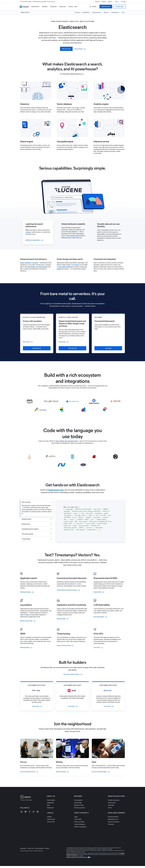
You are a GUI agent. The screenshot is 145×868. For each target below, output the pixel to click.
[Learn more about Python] (51, 460)
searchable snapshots (65, 267)
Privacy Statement (39, 848)
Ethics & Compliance (80, 827)
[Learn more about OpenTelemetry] (40, 413)
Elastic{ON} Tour (113, 819)
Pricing (70, 6)
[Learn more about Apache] (115, 404)
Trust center (77, 819)
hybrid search (43, 267)
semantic (28, 263)
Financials (111, 805)
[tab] (38, 232)
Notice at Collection (71, 857)
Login (124, 1)
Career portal (51, 819)
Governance (111, 802)
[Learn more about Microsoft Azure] (72, 404)
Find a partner (78, 800)
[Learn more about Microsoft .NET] (62, 468)
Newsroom (50, 808)
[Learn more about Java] (29, 460)
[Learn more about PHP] (83, 468)
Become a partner (79, 808)
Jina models (31, 267)
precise (35, 263)
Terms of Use (30, 848)
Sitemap (47, 848)
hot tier (76, 265)
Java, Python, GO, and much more (67, 441)
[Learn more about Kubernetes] (94, 404)
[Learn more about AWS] (29, 404)
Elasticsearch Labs (56, 490)
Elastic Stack (25, 12)
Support (109, 1)
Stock (110, 808)
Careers (49, 817)
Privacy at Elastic (79, 822)
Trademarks (23, 848)
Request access (79, 805)
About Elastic (51, 800)
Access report (51, 1)
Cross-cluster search (73, 236)
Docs (75, 6)
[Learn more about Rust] (115, 460)
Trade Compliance (79, 824)
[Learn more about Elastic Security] (105, 413)
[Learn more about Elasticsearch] (62, 413)
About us (97, 1)
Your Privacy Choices (82, 857)
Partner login (78, 802)
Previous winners (113, 817)
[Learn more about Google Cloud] (51, 404)
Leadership (50, 802)
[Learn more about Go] (72, 460)
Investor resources (113, 800)
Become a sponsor (113, 822)
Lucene (28, 232)
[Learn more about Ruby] (94, 460)
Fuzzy (22, 263)
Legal (75, 817)
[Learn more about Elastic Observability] (83, 413)
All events (111, 824)
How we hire (51, 822)
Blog (48, 805)
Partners (104, 1)
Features (77, 12)
